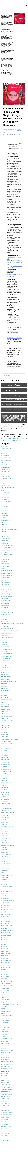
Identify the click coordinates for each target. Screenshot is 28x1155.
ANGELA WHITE (5, 513)
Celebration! (4, 451)
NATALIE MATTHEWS (6, 986)
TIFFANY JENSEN (5, 1117)
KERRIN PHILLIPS (5, 861)
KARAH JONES (4, 824)
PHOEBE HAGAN (5, 1009)
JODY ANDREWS (5, 799)
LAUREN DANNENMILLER (7, 900)
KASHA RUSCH (4, 836)
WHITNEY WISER (5, 1135)
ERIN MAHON (4, 697)
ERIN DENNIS (4, 693)
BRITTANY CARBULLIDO (7, 571)
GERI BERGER (4, 702)
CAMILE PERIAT (5, 584)
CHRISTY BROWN (5, 614)
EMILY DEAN (4, 684)
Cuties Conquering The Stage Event (10, 631)
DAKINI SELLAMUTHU (6, 633)
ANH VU (3, 522)
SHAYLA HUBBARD (5, 1066)
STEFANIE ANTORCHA (6, 1087)
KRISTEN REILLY (5, 877)
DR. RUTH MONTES (6, 663)
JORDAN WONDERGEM (6, 808)
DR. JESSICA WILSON (6, 658)
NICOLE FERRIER (5, 995)
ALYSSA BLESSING (5, 499)
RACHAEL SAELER (5, 1018)
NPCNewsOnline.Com (10, 427)
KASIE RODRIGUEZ (5, 838)
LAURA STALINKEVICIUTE (7, 891)
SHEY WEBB (4, 1075)
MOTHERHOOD (4, 979)
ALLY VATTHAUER (5, 497)
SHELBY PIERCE (5, 1071)
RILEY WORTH (4, 1029)
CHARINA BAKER (5, 605)
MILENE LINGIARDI (5, 967)
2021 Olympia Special (6, 460)
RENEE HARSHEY (5, 1025)
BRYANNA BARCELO (6, 582)
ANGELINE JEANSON (6, 520)
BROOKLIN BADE (5, 578)
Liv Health (3, 912)
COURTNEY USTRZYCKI (7, 628)
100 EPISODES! (4, 446)
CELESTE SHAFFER (5, 601)
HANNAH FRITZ (5, 714)
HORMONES (4, 730)
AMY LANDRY (4, 506)
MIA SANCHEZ (4, 958)
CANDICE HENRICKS (6, 589)
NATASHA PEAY (5, 988)
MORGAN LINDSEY (5, 974)
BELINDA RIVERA (5, 559)
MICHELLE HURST (5, 963)
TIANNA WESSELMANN (7, 1112)
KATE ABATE (4, 840)
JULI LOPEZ (3, 820)
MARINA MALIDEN (5, 937)
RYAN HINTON (4, 1036)
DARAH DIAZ (4, 642)
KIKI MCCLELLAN (5, 866)
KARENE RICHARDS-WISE (7, 827)
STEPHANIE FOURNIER (6, 1089)
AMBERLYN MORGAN (6, 504)
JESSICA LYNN (4, 778)
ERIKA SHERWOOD (5, 691)
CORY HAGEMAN (5, 626)
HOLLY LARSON (5, 725)
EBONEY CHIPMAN (5, 670)
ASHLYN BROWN (5, 552)
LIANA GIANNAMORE (6, 910)
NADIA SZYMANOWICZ (6, 983)
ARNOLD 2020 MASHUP (7, 545)
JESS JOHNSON (4, 787)
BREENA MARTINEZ (6, 566)
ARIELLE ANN (4, 543)
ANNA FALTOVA (5, 527)
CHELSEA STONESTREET (7, 610)
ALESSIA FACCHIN (5, 481)
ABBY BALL (3, 462)
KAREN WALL (4, 829)
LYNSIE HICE (4, 919)
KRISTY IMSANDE (5, 882)
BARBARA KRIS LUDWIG (7, 554)
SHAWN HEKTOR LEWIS (7, 1062)
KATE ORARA (4, 843)
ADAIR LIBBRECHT (5, 467)
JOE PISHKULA (4, 801)
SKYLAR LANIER (5, 1082)
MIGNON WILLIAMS (6, 965)
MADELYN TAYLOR (5, 921)
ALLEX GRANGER (5, 492)
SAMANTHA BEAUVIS (6, 1039)
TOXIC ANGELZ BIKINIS (7, 1126)
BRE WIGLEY (4, 568)
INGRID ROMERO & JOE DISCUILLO (9, 739)
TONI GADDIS (4, 1122)
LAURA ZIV (3, 896)
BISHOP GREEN (4, 561)
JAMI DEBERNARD (5, 757)
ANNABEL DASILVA (6, 525)
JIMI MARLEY (4, 790)
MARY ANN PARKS (5, 942)
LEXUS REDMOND (5, 907)
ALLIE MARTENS (5, 495)
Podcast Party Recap (6, 1011)
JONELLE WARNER (5, 803)
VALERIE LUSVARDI (6, 1131)
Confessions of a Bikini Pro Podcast (11, 129)
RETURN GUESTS (5, 1027)
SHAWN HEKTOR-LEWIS (7, 1064)
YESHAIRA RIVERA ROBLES (8, 1138)
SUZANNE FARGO (5, 1096)
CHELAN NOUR (4, 607)
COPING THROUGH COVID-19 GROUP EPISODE (12, 624)
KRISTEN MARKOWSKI (6, 875)
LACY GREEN (4, 884)
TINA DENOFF (4, 1119)
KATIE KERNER (4, 850)
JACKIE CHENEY (5, 753)
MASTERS (3, 944)
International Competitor (9, 130)
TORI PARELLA (4, 1124)
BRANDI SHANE (5, 564)
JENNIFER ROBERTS (6, 769)
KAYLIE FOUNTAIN (5, 856)
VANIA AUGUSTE (5, 1133)
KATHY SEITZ (4, 847)
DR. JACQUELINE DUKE (6, 656)
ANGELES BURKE (5, 515)
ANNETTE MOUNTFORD (7, 534)
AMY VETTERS (4, 508)
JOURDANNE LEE (5, 810)
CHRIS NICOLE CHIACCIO (7, 612)
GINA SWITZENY (5, 707)
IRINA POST (4, 746)
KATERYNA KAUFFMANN (7, 845)
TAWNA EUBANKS (5, 1105)
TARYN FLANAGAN (5, 1103)
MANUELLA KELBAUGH (7, 930)
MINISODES (4, 969)
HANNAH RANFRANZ (6, 716)
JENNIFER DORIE (5, 767)
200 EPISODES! (4, 453)
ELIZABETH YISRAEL (6, 677)
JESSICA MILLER (5, 780)
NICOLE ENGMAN (5, 992)
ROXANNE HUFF (5, 1034)
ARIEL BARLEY (4, 541)
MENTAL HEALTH (5, 953)
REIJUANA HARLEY (5, 1022)
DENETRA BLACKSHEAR (7, 649)
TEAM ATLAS (4, 1108)
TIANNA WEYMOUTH (6, 1115)
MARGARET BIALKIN (6, 933)
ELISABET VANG (5, 674)
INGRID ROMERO (5, 737)
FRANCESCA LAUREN (6, 700)
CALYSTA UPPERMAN (6, 587)
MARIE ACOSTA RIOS (6, 935)
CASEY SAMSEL (4, 598)
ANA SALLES (4, 511)
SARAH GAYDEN (5, 1046)
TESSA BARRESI (5, 1110)
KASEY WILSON (5, 833)
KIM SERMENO (4, 870)
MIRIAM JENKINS (5, 972)
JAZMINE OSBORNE (5, 762)
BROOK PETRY (4, 580)
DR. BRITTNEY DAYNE (6, 654)
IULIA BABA (4, 750)
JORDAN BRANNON (6, 806)
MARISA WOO (4, 939)
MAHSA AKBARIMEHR (6, 926)
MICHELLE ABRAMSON (6, 960)
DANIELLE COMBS (5, 640)
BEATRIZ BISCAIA (5, 557)
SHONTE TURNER (5, 1078)
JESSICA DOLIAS (5, 776)
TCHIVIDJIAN (4, 518)
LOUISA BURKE (5, 916)
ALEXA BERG (4, 483)
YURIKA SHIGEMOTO (6, 1140)
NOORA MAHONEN (5, 999)
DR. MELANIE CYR (5, 661)
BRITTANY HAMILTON (6, 575)
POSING (3, 1013)
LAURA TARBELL (5, 893)
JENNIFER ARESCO (5, 764)
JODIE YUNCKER (5, 794)
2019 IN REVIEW (5, 455)
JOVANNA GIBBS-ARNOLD (7, 813)
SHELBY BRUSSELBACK (6, 1069)
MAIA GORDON (4, 928)
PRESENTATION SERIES (7, 1016)
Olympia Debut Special (6, 1002)
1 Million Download (6, 448)
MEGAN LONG (4, 949)
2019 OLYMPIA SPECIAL (7, 458)
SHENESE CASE (4, 1073)
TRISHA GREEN (4, 1128)
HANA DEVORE (4, 711)
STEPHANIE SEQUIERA (6, 1094)
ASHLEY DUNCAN (5, 548)
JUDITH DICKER (5, 817)
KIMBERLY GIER (5, 868)
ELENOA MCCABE (5, 672)
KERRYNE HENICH (5, 863)
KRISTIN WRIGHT (5, 880)
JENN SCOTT (4, 774)
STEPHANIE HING (5, 1092)
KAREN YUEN (4, 831)
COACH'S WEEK (5, 621)
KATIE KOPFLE (4, 852)
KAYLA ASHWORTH (6, 854)
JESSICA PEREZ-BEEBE (6, 783)
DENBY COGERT (5, 647)
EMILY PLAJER (4, 688)
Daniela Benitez (5, 635)
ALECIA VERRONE (5, 476)
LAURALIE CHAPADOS (6, 886)
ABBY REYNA (4, 465)
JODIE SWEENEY (5, 792)
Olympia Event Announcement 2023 (10, 1004)
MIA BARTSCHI (4, 956)
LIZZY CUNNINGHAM (6, 914)
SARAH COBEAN (5, 1041)
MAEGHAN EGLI (5, 923)
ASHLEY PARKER (5, 550)
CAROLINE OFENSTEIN (6, 596)
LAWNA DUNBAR (5, 905)
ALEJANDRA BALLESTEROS (7, 478)
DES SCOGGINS (4, 651)
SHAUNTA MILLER (5, 1059)
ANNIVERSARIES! (5, 536)
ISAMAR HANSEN (5, 748)
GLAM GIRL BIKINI (5, 709)
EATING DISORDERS (6, 667)
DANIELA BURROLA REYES (7, 638)
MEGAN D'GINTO (5, 951)
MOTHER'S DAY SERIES (6, 981)
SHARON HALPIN (5, 1057)
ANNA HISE (4, 531)
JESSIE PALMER (5, 785)
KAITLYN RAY (4, 822)
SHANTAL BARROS (5, 1055)
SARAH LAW (4, 1048)
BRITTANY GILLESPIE (6, 573)
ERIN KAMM (4, 695)
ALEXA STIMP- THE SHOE (7, 488)
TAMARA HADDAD (5, 1099)
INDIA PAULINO (5, 734)
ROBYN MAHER (5, 1032)
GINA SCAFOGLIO (5, 704)
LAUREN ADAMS (5, 898)
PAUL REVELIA (4, 1006)
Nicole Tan (3, 997)
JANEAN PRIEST (5, 760)
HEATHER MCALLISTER (7, 720)
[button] (26, 5)
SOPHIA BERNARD (5, 1085)
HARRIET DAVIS (5, 718)
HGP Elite (3, 723)
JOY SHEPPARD (4, 815)
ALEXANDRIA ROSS (6, 485)
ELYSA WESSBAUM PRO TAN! (8, 681)
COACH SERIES (4, 619)
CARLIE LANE (4, 591)
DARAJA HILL (4, 644)
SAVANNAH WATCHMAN (7, 1050)
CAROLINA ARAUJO (6, 594)
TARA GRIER (4, 1101)
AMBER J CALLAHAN (6, 501)
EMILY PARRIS (4, 686)
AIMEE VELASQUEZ (5, 474)
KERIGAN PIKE (4, 859)
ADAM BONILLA (5, 471)
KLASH (2, 873)
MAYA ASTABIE (5, 946)
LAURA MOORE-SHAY (6, 889)
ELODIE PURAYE (5, 679)
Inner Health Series (6, 741)
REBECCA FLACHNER (6, 1020)
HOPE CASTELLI (5, 727)
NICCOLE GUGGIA (5, 990)
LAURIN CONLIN (5, 903)
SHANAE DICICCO (5, 1052)
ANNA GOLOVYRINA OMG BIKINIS (9, 529)
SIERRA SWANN (5, 1080)
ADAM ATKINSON (5, 469)
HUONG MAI (4, 732)
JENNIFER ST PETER (6, 771)
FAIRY (2, 490)
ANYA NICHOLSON (5, 538)
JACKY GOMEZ (4, 755)
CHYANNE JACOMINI (6, 617)
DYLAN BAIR (4, 665)
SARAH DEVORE (5, 1043)
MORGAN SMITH (5, 976)
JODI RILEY (3, 797)
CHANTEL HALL (5, 603)
